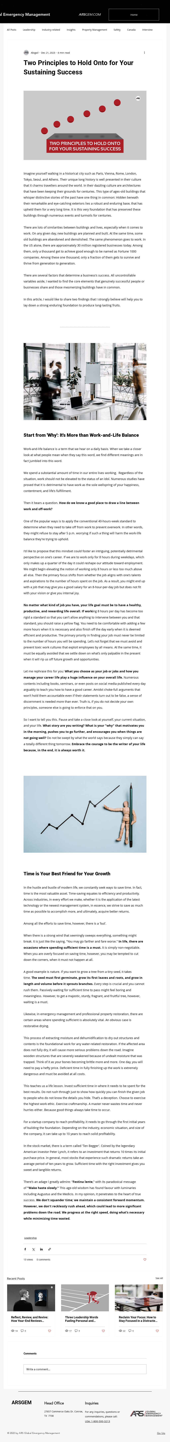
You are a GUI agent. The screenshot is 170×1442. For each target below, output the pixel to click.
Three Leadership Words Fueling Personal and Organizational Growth (81, 1319)
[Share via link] (49, 1249)
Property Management (94, 29)
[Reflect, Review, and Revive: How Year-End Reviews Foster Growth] (31, 1297)
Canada (131, 29)
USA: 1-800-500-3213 (97, 1421)
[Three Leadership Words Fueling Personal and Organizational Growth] (85, 1297)
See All (159, 1278)
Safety (117, 29)
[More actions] (144, 53)
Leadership (29, 29)
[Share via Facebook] (25, 1249)
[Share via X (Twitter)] (33, 1249)
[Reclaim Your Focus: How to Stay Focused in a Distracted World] (139, 1297)
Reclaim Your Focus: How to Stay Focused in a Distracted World (138, 1319)
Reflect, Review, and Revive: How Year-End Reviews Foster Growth (29, 1319)
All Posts (11, 29)
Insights (71, 29)
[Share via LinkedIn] (41, 1249)
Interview (147, 29)
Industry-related (51, 29)
